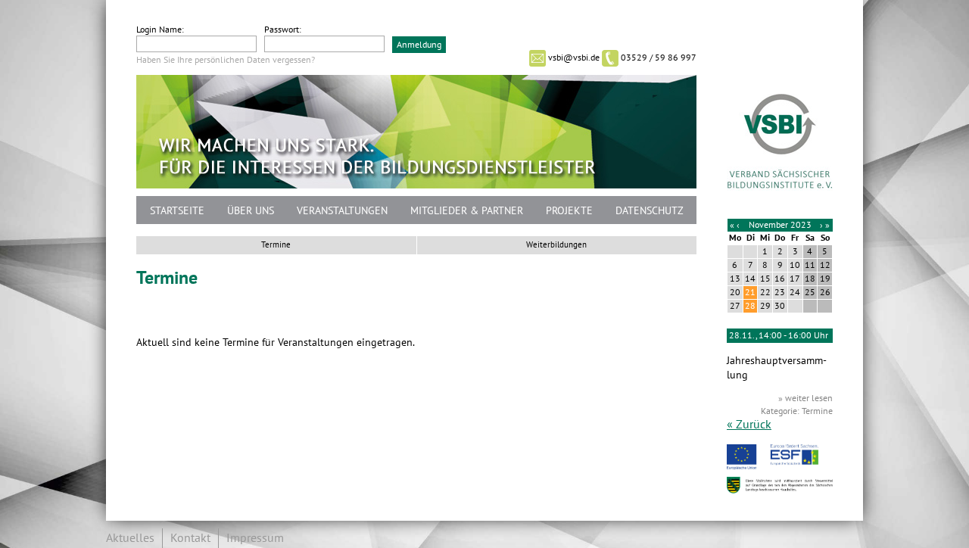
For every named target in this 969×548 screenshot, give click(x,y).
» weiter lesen (805, 398)
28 (750, 305)
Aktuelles (130, 538)
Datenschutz (649, 210)
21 (750, 292)
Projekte (569, 210)
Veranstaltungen (342, 210)
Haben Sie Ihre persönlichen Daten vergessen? (225, 59)
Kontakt (190, 538)
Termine (276, 245)
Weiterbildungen (556, 245)
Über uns (250, 210)
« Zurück (749, 424)
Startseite (177, 210)
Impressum (255, 538)
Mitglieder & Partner (466, 210)
